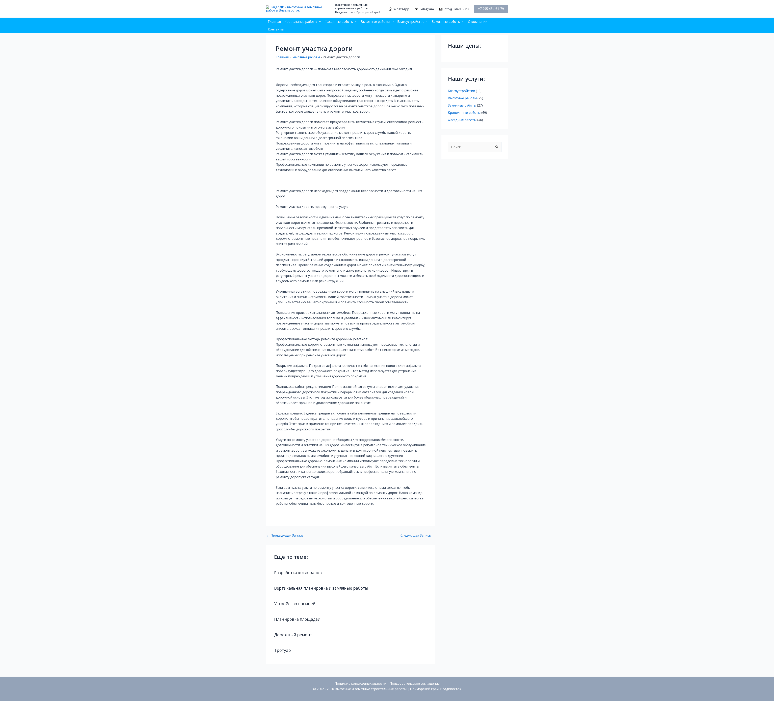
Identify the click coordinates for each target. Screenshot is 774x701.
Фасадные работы (339, 21)
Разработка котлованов (298, 572)
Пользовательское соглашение (415, 683)
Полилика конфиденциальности (360, 683)
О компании (477, 21)
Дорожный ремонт (293, 634)
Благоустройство (410, 21)
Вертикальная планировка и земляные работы (321, 588)
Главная (274, 21)
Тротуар (282, 650)
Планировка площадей (297, 619)
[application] (319, 22)
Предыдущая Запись (284, 535)
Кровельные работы (300, 21)
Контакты (276, 29)
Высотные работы (375, 21)
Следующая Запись (418, 535)
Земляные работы (446, 21)
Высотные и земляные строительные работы (351, 6)
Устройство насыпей (294, 603)
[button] (491, 9)
